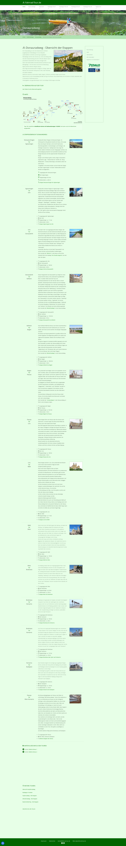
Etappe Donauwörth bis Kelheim (47, 320)
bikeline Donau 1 (33, 749)
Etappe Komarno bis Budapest (46, 689)
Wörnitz (49, 253)
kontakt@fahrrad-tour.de (64, 841)
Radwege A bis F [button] (52, 6)
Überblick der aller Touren (29, 809)
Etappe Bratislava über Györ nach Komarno (50, 657)
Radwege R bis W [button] (87, 6)
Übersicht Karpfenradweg (29, 789)
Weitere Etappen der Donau (46, 738)
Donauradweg (38, 37)
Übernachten (90, 54)
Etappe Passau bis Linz (45, 457)
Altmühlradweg (50, 308)
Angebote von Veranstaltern (93, 59)
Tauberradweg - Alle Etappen (30, 795)
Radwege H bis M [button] (63, 6)
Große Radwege (30, 37)
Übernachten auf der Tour (33, 85)
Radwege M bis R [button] (75, 6)
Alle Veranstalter (90, 57)
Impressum (43, 841)
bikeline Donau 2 (33, 752)
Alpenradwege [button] (31, 6)
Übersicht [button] (41, 6)
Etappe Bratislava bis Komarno (46, 623)
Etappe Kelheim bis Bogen (45, 365)
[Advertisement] (53, 766)
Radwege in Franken (27, 792)
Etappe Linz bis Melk (44, 519)
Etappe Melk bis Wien (44, 560)
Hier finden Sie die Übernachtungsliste (32, 89)
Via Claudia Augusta (57, 255)
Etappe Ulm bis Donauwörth (46, 269)
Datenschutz (52, 841)
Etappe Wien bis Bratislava (45, 594)
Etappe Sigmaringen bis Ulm (46, 224)
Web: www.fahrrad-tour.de (79, 841)
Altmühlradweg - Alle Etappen (30, 798)
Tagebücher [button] (98, 6)
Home (25, 6)
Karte (88, 52)
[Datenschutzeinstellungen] (2, 843)
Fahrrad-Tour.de (33, 2)
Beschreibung (90, 49)
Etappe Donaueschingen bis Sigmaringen (50, 182)
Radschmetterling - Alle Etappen (30, 802)
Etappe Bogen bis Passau (45, 414)
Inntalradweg (50, 400)
